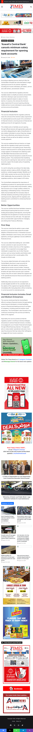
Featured (11, 40)
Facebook (29, 359)
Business (12, 37)
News (7, 37)
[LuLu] (16, 22)
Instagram (22, 359)
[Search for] (31, 7)
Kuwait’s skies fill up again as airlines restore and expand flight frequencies (8, 536)
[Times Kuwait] (16, 6)
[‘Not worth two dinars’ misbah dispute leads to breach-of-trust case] (24, 550)
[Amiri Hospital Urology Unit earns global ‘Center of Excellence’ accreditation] (8, 510)
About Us (18, 721)
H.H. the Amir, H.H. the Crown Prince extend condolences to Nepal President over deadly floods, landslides (23, 538)
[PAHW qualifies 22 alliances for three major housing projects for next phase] (8, 550)
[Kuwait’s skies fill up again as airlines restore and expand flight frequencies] (8, 529)
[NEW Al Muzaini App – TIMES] (16, 30)
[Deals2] (16, 427)
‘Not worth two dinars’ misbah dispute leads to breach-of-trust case (23, 557)
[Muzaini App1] (16, 393)
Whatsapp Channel (9, 361)
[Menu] (2, 7)
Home (3, 37)
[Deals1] (16, 15)
